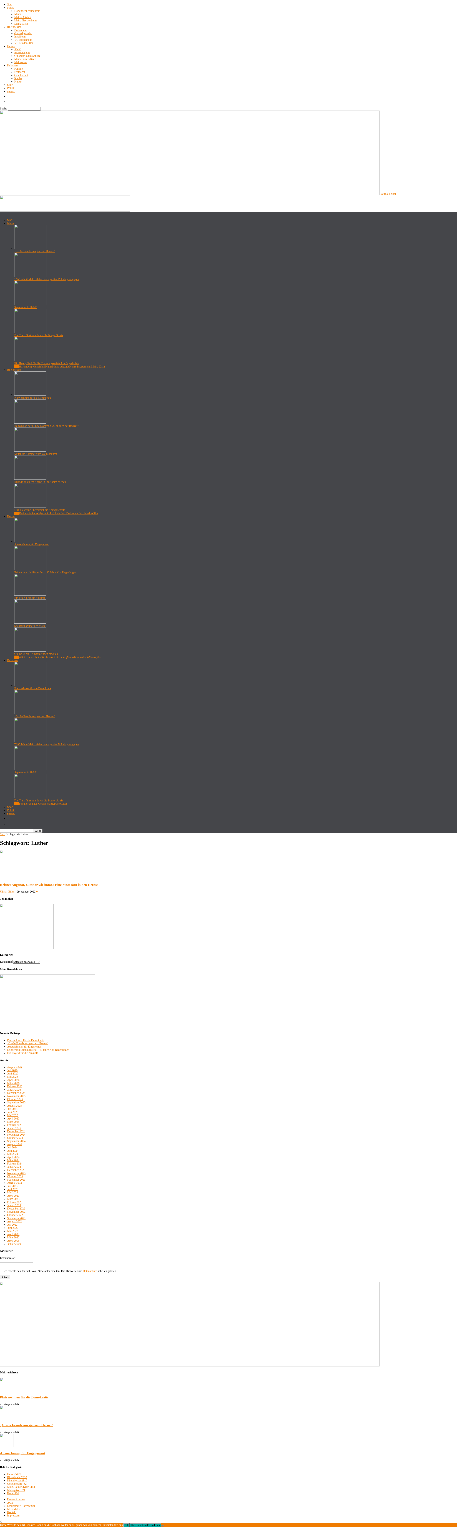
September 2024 (16, 1141)
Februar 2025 (14, 1124)
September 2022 (16, 1218)
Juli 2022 (12, 1224)
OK (126, 1525)
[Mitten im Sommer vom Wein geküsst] (30, 450)
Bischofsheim (22, 52)
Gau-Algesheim (23, 33)
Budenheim (20, 30)
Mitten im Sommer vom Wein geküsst (35, 453)
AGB (10, 1502)
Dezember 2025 (16, 1092)
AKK (17, 49)
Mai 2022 (12, 1231)
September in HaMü (25, 307)
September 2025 (16, 1102)
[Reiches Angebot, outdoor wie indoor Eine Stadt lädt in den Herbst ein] (21, 877)
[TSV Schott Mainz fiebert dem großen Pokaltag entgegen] (30, 276)
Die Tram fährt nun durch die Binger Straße (38, 335)
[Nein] (162, 1525)
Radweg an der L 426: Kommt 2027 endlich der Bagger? (46, 425)
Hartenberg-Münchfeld (27, 10)
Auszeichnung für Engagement (31, 544)
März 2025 (13, 1121)
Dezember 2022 (16, 1208)
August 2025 (14, 1105)
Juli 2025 (12, 1108)
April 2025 (13, 1118)
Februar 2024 (14, 1163)
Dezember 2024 (16, 1131)
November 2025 (16, 1096)
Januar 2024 (14, 1166)
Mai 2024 (12, 1153)
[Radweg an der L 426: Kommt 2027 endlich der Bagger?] (30, 422)
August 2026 (14, 1067)
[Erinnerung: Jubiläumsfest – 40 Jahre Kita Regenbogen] (30, 569)
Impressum (13, 1515)
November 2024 (16, 1134)
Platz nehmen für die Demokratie (32, 397)
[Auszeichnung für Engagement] (26, 541)
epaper (11, 91)
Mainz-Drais (21, 23)
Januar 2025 (14, 1128)
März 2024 (13, 1160)
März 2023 (13, 1198)
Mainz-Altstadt (22, 17)
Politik (10, 87)
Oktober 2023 (15, 1176)
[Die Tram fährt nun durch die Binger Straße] (30, 332)
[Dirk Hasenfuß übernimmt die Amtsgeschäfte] (30, 506)
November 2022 (16, 1211)
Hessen (11, 46)
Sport (10, 84)
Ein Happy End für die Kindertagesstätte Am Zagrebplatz (46, 363)
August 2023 (14, 1182)
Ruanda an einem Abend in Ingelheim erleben (40, 481)
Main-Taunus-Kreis (25, 59)
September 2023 (16, 1179)
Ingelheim (20, 36)
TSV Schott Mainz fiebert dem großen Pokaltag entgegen (46, 279)
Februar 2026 (14, 1086)
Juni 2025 (12, 1112)
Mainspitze (20, 62)
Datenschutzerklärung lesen (145, 1525)
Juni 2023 (12, 1189)
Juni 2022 (12, 1227)
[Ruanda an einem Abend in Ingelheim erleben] (30, 478)
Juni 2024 (12, 1150)
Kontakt (11, 1512)
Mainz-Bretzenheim (25, 20)
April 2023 (13, 1195)
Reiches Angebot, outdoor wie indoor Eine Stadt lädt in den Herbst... (50, 885)
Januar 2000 (14, 1243)
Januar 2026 (14, 1089)
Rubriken (12, 65)
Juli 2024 (12, 1147)
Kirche (18, 78)
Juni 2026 (12, 1073)
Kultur (18, 81)
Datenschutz (90, 1271)
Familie (18, 68)
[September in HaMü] (30, 304)
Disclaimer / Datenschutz (21, 1505)
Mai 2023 (12, 1192)
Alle (16, 366)
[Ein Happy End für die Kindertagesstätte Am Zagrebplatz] (30, 360)
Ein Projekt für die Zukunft (29, 597)
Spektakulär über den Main (29, 625)
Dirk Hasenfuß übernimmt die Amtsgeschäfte (39, 509)
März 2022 (13, 1237)
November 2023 (16, 1173)
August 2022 (14, 1221)
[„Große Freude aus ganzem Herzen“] (30, 247)
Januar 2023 (14, 1205)
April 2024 (13, 1157)
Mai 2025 (12, 1115)
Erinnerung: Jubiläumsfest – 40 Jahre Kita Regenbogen (45, 572)
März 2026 (13, 1083)
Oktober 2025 (15, 1099)
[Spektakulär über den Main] (30, 622)
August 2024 (14, 1144)
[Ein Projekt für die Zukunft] (30, 594)
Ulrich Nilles (7, 891)
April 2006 (13, 1240)
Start (9, 4)
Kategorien (6, 961)
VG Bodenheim (23, 39)
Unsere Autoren (16, 1499)
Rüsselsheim (17, 1477)
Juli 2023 (12, 1186)
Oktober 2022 (15, 1214)
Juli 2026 (12, 1070)
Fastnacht (19, 71)
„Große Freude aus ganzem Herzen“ (34, 251)
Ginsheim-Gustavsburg (27, 55)
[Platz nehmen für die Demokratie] (30, 394)
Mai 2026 (12, 1076)
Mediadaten (13, 1509)
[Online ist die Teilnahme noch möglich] (30, 650)
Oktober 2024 (15, 1137)
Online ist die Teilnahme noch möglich (36, 653)
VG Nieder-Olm (23, 42)
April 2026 (13, 1079)
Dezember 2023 (16, 1169)
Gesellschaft (21, 75)
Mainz (10, 7)
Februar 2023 (14, 1202)
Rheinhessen (14, 26)
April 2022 (13, 1234)
